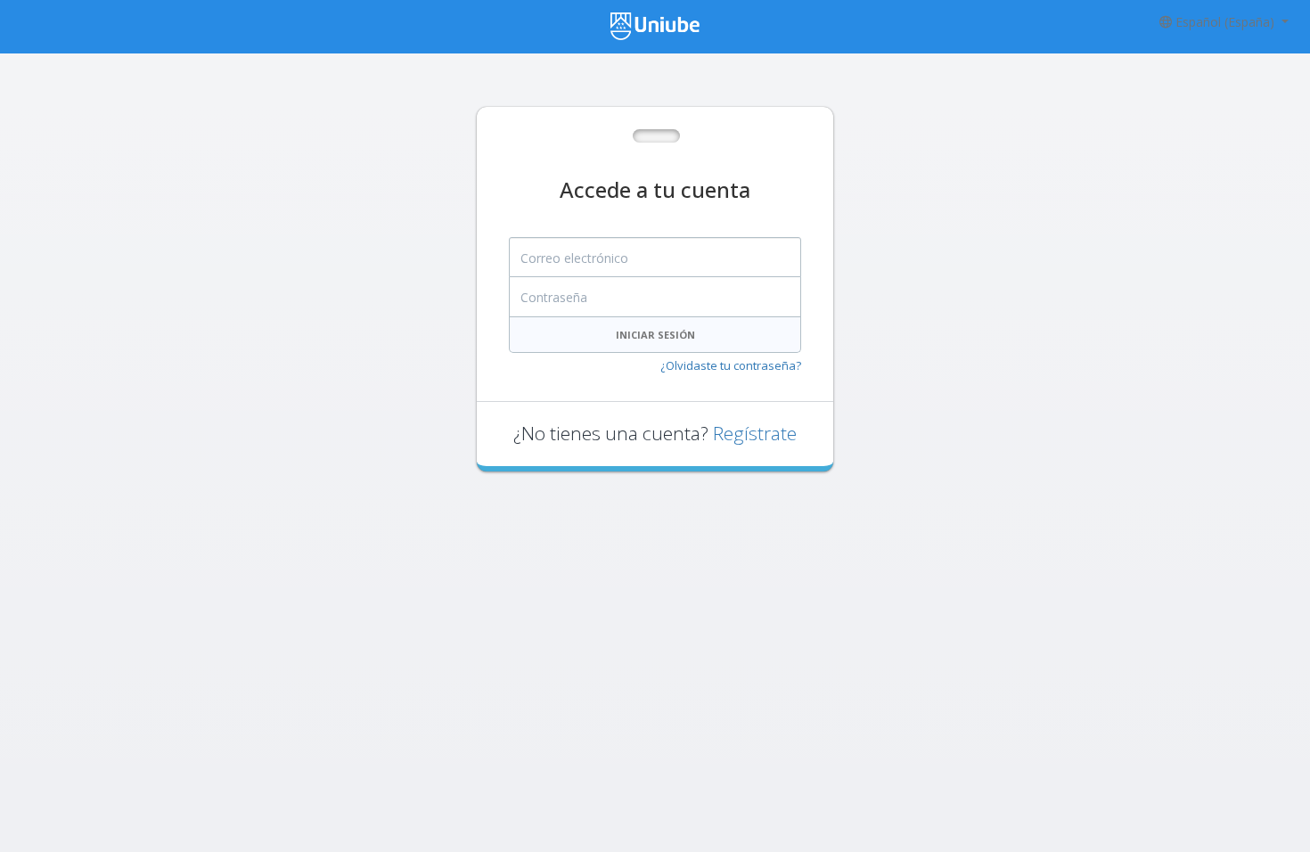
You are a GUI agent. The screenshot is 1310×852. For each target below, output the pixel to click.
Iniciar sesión (655, 334)
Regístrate (755, 433)
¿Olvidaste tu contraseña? (730, 365)
